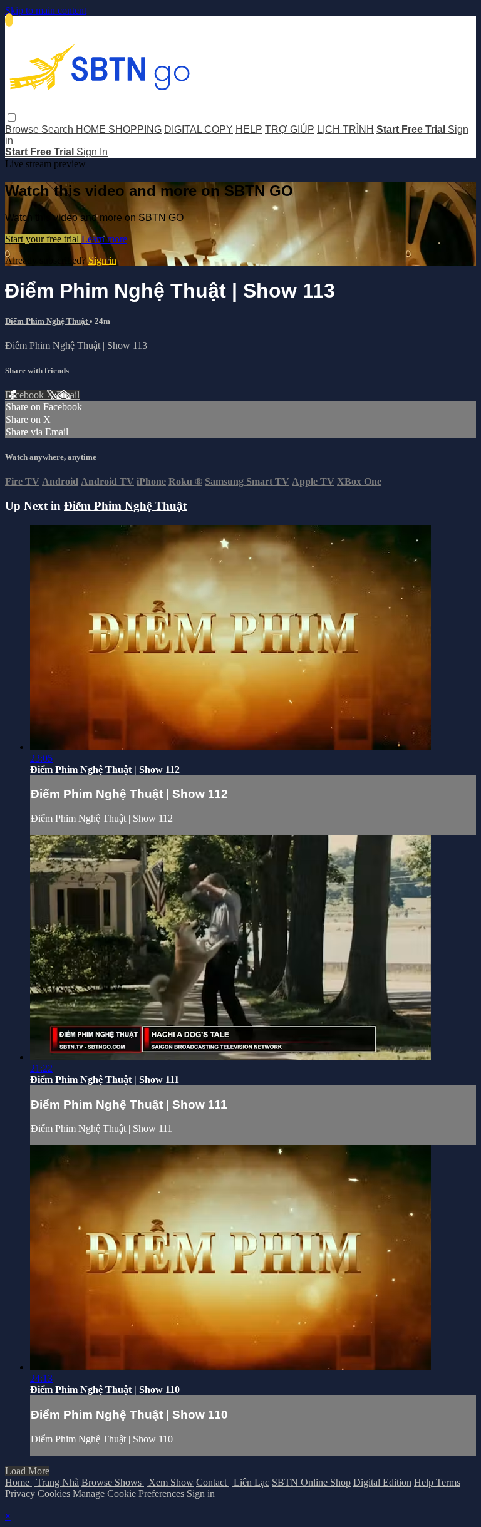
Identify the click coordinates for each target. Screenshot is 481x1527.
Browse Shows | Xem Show (137, 1482)
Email (68, 395)
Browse (23, 129)
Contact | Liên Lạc (232, 1482)
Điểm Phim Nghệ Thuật (47, 321)
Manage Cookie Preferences (130, 1493)
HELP (248, 129)
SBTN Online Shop (311, 1482)
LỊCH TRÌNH (345, 129)
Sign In (92, 152)
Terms (448, 1482)
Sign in (102, 260)
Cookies (55, 1493)
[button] (12, 117)
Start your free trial (43, 239)
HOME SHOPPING (119, 129)
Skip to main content (45, 10)
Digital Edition (382, 1482)
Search (58, 129)
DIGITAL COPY (198, 129)
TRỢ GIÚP (289, 129)
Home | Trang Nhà (42, 1482)
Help (425, 1482)
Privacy (21, 1493)
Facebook (25, 395)
